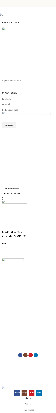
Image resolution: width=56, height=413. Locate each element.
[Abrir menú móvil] (3, 3)
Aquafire (5, 333)
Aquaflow (6, 338)
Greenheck (6, 323)
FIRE (4, 244)
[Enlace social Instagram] (25, 355)
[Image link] (13, 263)
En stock (6, 104)
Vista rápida (5, 249)
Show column (12, 188)
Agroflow (6, 343)
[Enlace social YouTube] (30, 355)
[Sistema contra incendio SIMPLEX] (14, 215)
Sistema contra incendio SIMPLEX (14, 234)
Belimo (5, 303)
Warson (5, 328)
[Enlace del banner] (28, 149)
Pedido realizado (10, 110)
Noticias (5, 291)
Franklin (5, 318)
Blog (4, 286)
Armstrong (6, 308)
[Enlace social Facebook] (20, 355)
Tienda (5, 281)
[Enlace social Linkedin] (36, 355)
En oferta (6, 99)
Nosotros (6, 276)
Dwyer (4, 313)
